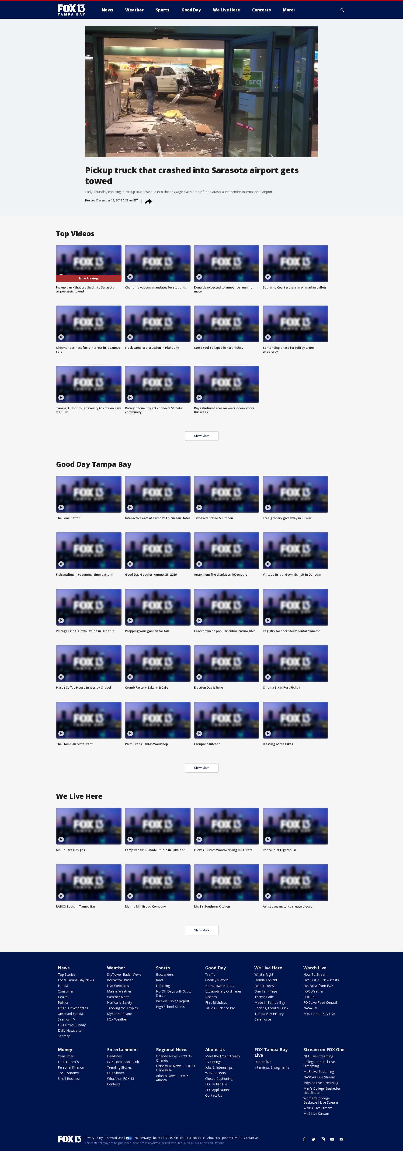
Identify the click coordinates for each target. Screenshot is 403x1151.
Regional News (171, 1049)
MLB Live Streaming (318, 1071)
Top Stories (66, 974)
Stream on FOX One (323, 1049)
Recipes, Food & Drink (271, 1008)
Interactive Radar (120, 980)
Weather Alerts (118, 997)
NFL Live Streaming (318, 1056)
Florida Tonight (265, 980)
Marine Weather (119, 991)
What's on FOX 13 (120, 1078)
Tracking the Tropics (122, 1008)
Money (65, 1049)
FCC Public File (216, 1084)
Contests (114, 1084)
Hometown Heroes (219, 985)
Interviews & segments (271, 1067)
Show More (201, 436)
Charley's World (217, 980)
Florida (63, 985)
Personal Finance (71, 1067)
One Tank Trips (266, 991)
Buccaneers (165, 974)
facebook (304, 1139)
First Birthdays (216, 1002)
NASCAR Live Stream (319, 1077)
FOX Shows (115, 1073)
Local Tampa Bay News (76, 980)
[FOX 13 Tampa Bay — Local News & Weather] (73, 10)
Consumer (65, 991)
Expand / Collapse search (342, 10)
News (63, 968)
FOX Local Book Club (123, 1061)
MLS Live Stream (316, 1113)
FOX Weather (117, 1019)
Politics (63, 1002)
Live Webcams (118, 985)
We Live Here (268, 968)
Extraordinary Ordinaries (223, 991)
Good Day (215, 968)
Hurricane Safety (119, 1002)
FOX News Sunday (72, 1025)
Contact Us (213, 1095)
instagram (323, 1139)
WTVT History (215, 1073)
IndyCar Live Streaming (320, 1083)
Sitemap (64, 1036)
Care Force (262, 1019)
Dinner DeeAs (264, 985)
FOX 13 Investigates (73, 1008)
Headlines (114, 1056)
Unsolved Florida (70, 1013)
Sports (163, 968)
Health (63, 997)
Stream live (262, 1061)
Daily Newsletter (70, 1030)
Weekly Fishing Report (172, 1001)
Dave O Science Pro (220, 1008)
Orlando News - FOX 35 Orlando (174, 1058)
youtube (332, 1139)
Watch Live (315, 968)
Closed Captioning (219, 1078)
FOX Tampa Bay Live (319, 1013)
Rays (159, 980)
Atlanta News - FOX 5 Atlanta (172, 1078)
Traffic (210, 974)
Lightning (163, 985)
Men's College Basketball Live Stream (322, 1090)
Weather (116, 968)
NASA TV (310, 1008)
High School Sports (170, 1006)
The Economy (68, 1073)
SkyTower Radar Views (124, 974)
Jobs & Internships (219, 1067)
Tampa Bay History (269, 1013)
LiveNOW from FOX (318, 985)
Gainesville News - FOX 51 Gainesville (175, 1068)
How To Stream (315, 974)
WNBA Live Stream (317, 1108)
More (288, 10)
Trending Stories (119, 1067)
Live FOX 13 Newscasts (321, 980)
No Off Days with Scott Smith (173, 993)
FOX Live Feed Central (320, 1002)
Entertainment (122, 1049)
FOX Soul (310, 997)
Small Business (69, 1078)
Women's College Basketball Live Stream (320, 1100)
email (341, 1139)
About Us (215, 1049)
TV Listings (213, 1061)
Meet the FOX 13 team (222, 1056)
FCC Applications (217, 1090)
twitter (313, 1139)
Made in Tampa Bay (269, 1002)
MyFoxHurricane (119, 1013)
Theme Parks (264, 997)
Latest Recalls (68, 1061)
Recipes (211, 997)
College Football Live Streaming (319, 1063)
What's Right (263, 974)
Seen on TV (66, 1019)
